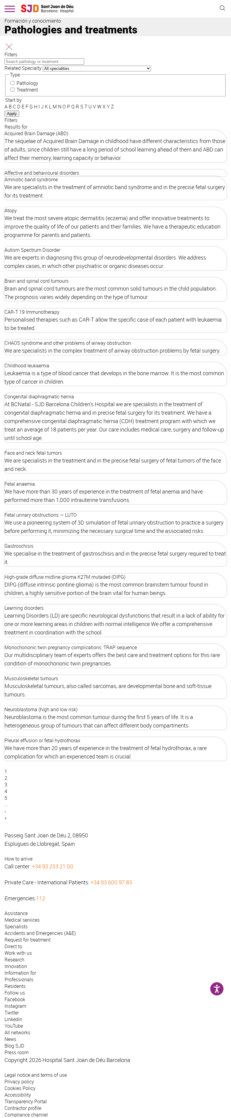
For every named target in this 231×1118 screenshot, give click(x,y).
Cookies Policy (20, 1088)
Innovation (16, 966)
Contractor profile (23, 1108)
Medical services (22, 920)
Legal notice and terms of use (36, 1075)
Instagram (15, 1006)
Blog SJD (14, 1045)
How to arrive (18, 858)
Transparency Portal (26, 1101)
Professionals (19, 979)
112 (40, 898)
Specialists (16, 926)
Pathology (27, 83)
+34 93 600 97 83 (111, 882)
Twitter (12, 1012)
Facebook (15, 999)
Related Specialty (23, 68)
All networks (17, 1032)
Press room (17, 1052)
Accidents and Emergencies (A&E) (40, 933)
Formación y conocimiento (33, 20)
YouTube (14, 1026)
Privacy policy (19, 1081)
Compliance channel (26, 1114)
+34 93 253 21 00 (52, 866)
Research (14, 959)
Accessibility (18, 1095)
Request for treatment (28, 939)
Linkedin (13, 1019)
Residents (15, 986)
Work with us (18, 953)
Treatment (27, 89)
